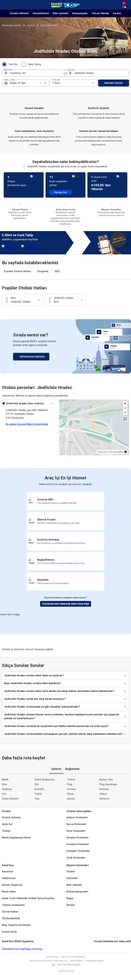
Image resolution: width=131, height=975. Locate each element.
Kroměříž (39, 789)
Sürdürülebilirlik (11, 918)
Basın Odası (9, 891)
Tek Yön (13, 64)
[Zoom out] (125, 408)
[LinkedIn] (97, 948)
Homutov (104, 798)
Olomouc (104, 789)
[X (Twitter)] (98, 948)
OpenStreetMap (116, 451)
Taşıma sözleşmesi (13, 904)
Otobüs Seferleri (11, 817)
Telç (36, 798)
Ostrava (71, 789)
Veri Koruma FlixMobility (73, 957)
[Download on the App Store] (33, 949)
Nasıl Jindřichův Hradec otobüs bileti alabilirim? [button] (32, 683)
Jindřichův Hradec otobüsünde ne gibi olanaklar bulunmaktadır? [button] (42, 706)
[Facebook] (94, 948)
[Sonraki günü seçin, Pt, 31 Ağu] (45, 83)
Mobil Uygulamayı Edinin (16, 837)
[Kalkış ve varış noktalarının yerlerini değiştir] (65, 73)
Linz (4, 793)
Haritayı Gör (60, 192)
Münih (5, 779)
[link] (65, 346)
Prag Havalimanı (108, 784)
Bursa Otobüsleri (76, 824)
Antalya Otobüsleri (77, 837)
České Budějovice (44, 779)
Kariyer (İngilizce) (12, 884)
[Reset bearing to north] (125, 412)
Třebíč (38, 793)
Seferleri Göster (113, 82)
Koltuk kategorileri (77, 891)
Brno (4, 784)
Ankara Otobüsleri (77, 817)
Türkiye (6, 830)
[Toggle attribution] (125, 452)
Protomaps (102, 451)
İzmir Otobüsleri (75, 830)
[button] (28, 403)
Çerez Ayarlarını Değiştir (69, 964)
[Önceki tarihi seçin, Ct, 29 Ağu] (40, 83)
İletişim (70, 904)
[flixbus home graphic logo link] (65, 5)
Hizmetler (72, 878)
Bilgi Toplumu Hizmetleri (16, 925)
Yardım (70, 871)
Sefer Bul (7, 824)
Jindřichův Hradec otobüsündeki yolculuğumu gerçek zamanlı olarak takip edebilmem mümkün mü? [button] (63, 733)
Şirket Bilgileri (76, 960)
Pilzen (70, 793)
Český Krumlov (10, 798)
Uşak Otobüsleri (75, 857)
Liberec (71, 798)
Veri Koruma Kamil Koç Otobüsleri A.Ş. (48, 960)
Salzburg (7, 789)
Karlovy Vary (106, 779)
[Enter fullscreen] (125, 419)
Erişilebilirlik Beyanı (94, 960)
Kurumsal (7, 871)
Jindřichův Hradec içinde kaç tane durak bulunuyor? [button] (35, 698)
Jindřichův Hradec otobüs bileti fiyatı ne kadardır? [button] (34, 675)
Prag (69, 784)
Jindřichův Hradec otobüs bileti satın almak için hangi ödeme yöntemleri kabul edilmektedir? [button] (59, 691)
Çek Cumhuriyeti (48, 25)
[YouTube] (96, 948)
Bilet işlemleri (74, 884)
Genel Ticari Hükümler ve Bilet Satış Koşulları (28, 898)
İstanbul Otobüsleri (77, 844)
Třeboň (71, 779)
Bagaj (69, 898)
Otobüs (31, 25)
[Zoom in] (125, 403)
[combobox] (36, 73)
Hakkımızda (8, 878)
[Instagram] (95, 948)
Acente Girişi (9, 931)
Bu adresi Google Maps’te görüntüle (27, 424)
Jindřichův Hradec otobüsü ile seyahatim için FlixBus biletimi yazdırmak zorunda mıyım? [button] (56, 726)
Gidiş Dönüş (34, 64)
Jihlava (103, 793)
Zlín (36, 784)
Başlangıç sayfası (11, 25)
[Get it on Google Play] (13, 949)
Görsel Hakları (10, 911)
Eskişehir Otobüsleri (78, 850)
